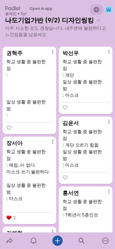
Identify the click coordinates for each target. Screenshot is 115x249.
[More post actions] (48, 54)
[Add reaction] (9, 128)
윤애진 (11, 13)
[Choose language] (96, 9)
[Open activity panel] (33, 240)
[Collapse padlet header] (98, 20)
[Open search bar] (81, 241)
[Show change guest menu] (108, 9)
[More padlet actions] (105, 240)
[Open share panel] (9, 240)
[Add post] (57, 240)
